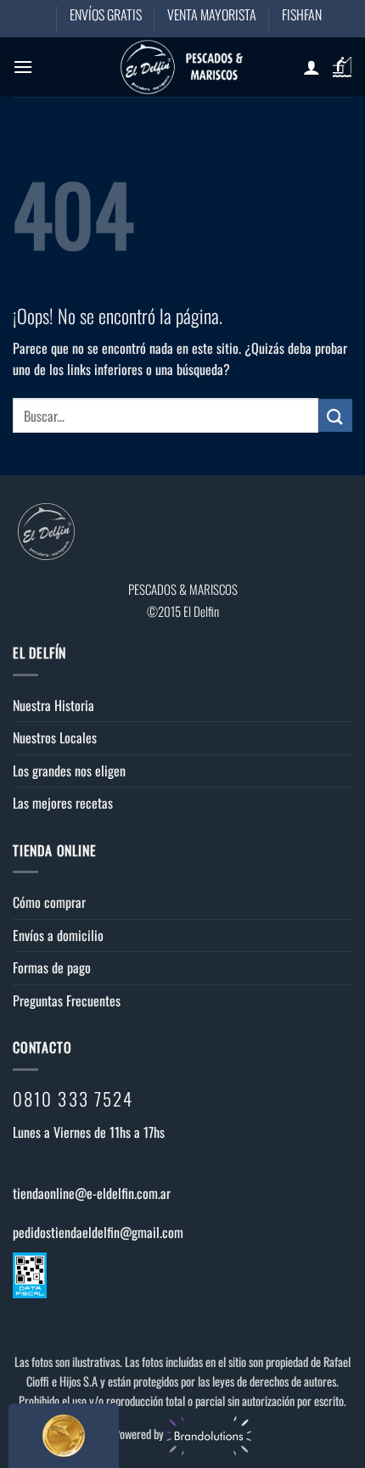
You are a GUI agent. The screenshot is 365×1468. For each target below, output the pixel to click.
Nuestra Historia (53, 705)
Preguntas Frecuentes (67, 1000)
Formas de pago (52, 967)
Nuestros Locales (55, 737)
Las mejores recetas (63, 803)
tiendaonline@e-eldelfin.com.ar (92, 1193)
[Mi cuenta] (311, 67)
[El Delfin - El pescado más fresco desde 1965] (182, 67)
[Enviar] (335, 415)
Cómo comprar (49, 902)
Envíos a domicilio (58, 935)
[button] (23, 66)
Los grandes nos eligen (69, 770)
